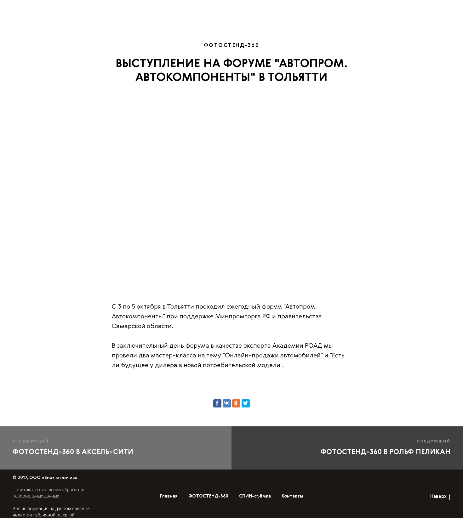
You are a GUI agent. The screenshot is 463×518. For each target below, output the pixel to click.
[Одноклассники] (236, 403)
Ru (417, 8)
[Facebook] (217, 403)
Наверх (438, 496)
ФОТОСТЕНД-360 (256, 8)
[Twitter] (246, 403)
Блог (340, 8)
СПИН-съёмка (307, 8)
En (404, 8)
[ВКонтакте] (227, 403)
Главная (215, 8)
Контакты (370, 8)
